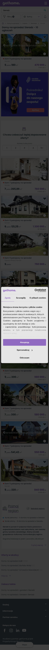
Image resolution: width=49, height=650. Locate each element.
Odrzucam (24, 358)
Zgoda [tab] (8, 298)
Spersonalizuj (23, 350)
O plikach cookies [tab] (38, 298)
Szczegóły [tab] (21, 298)
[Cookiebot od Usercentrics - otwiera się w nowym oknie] (35, 290)
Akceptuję (24, 342)
